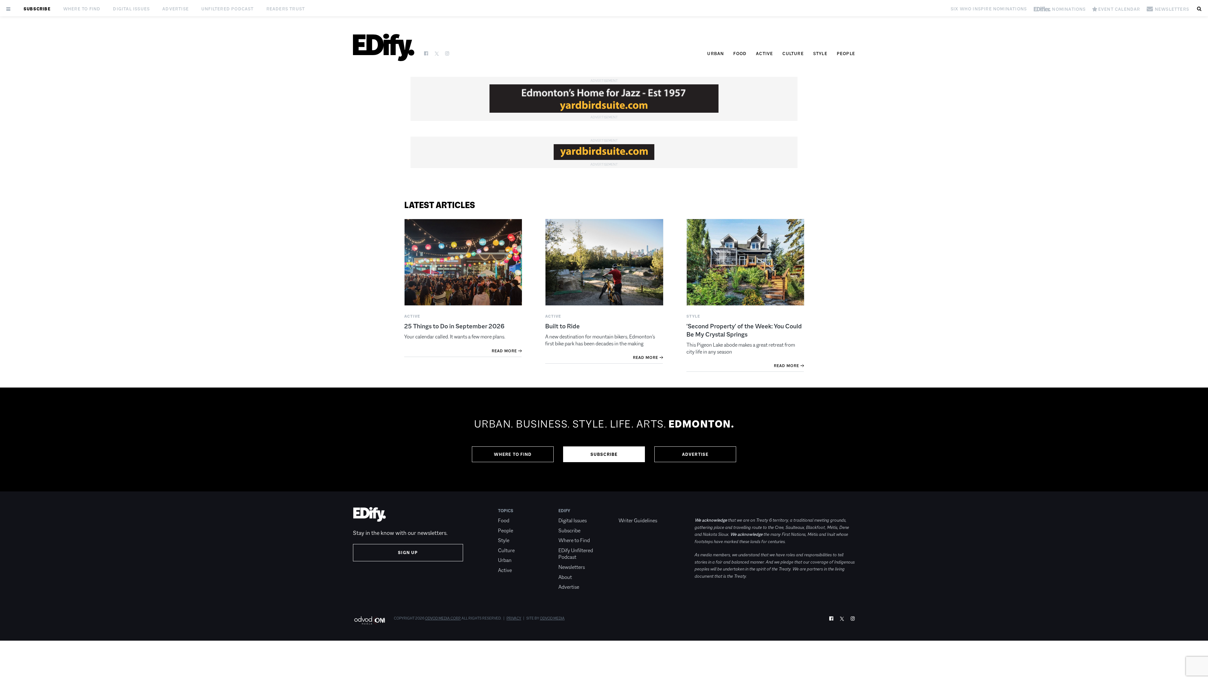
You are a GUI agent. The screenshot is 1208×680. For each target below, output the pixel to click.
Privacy (513, 618)
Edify (564, 510)
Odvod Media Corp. (443, 618)
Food (740, 53)
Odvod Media (552, 618)
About (565, 577)
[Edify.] (383, 47)
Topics (505, 510)
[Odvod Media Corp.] (369, 620)
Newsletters (571, 567)
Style (820, 53)
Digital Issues (131, 9)
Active (764, 53)
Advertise (175, 9)
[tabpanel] (604, 439)
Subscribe (37, 9)
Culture (792, 53)
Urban (715, 53)
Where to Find (82, 9)
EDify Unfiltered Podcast (575, 554)
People (846, 53)
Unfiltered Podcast (227, 9)
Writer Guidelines (637, 520)
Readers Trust (285, 9)
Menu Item (630, 510)
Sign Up (408, 552)
